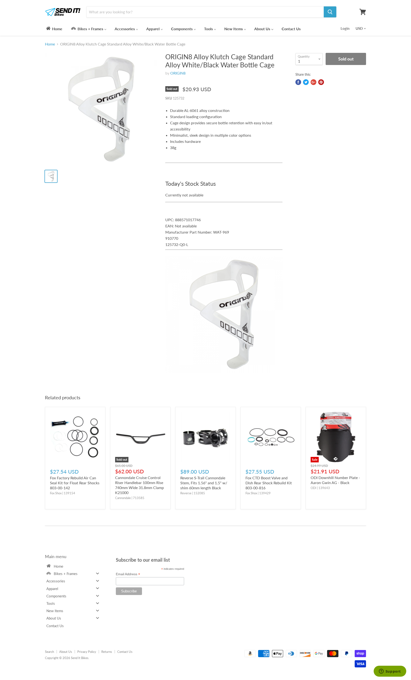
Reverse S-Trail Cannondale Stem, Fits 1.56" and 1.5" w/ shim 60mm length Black (203, 482)
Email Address (128, 574)
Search (49, 652)
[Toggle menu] (97, 573)
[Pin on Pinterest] (321, 82)
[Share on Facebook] (298, 82)
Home (50, 44)
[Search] (330, 11)
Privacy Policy (86, 652)
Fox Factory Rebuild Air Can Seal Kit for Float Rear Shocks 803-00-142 (74, 482)
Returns (106, 652)
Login (345, 28)
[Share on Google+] (313, 82)
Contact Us (124, 652)
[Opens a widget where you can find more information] (389, 672)
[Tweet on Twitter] (306, 82)
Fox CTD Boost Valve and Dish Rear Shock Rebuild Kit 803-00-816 (268, 482)
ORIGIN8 (178, 73)
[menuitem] (53, 28)
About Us (65, 652)
